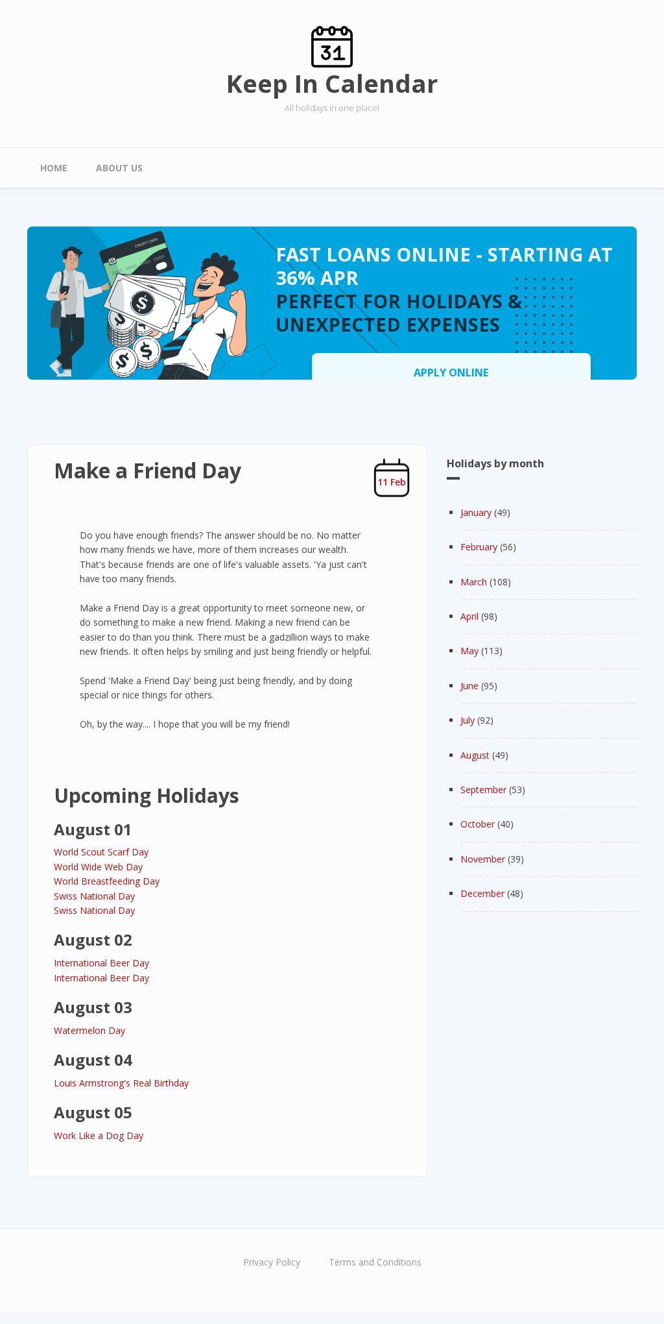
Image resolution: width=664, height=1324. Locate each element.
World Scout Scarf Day (101, 852)
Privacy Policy (271, 1262)
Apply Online (451, 372)
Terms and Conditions (375, 1262)
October (477, 824)
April (469, 616)
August (475, 755)
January (476, 512)
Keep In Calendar (332, 83)
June (469, 686)
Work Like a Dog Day (98, 1135)
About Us (119, 168)
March (473, 582)
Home (53, 168)
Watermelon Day (89, 1030)
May (469, 650)
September (483, 789)
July (467, 720)
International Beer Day (101, 963)
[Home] (332, 46)
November (482, 859)
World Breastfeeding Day (107, 881)
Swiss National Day (94, 896)
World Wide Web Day (98, 867)
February (478, 547)
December (482, 893)
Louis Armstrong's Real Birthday (121, 1083)
